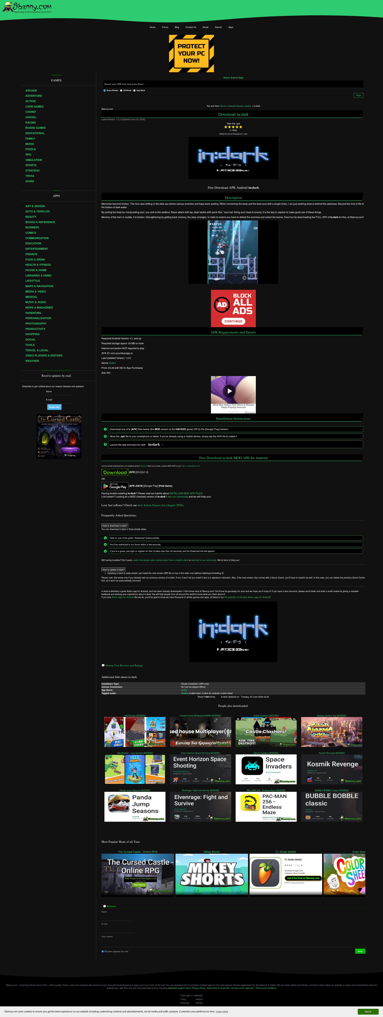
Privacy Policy (198, 987)
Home (152, 27)
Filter (358, 95)
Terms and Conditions (266, 987)
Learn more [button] (222, 1011)
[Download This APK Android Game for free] (114, 472)
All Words (127, 90)
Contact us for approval (242, 987)
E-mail (104, 924)
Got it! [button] (368, 1011)
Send (360, 951)
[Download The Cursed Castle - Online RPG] (137, 873)
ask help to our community (203, 560)
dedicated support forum (179, 987)
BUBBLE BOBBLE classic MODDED (332, 790)
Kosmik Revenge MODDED (332, 752)
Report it (144, 466)
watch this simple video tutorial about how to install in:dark (160, 560)
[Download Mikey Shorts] (211, 873)
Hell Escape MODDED (135, 715)
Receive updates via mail (116, 951)
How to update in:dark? (114, 569)
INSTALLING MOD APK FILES (186, 493)
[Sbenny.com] (26, 6)
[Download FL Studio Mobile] (286, 873)
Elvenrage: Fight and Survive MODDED (200, 790)
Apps (230, 27)
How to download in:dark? (115, 525)
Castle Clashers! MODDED (266, 715)
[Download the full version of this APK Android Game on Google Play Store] (114, 485)
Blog (177, 27)
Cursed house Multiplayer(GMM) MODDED (200, 715)
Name (104, 912)
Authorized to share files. (219, 987)
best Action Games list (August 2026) (160, 505)
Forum (165, 27)
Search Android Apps (233, 78)
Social (205, 27)
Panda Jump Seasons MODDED (135, 790)
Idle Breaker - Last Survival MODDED (135, 752)
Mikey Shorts (212, 852)
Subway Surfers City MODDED (331, 715)
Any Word (140, 90)
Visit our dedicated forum (190, 466)
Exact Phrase (112, 90)
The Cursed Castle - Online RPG (137, 852)
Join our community (177, 496)
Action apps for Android (123, 597)
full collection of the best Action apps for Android (247, 597)
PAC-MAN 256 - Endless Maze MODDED (266, 790)
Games (218, 27)
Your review (107, 936)
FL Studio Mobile (286, 852)
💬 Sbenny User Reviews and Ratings (122, 665)
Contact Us (191, 27)
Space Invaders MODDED (266, 752)
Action (112, 363)
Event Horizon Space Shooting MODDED (200, 752)
